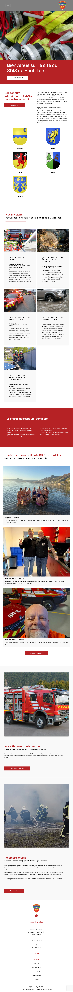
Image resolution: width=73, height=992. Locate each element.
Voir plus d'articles (36, 653)
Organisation (36, 967)
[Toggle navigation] (8, 5)
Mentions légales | (29, 989)
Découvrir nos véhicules (17, 768)
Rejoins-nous (36, 975)
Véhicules (36, 971)
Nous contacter (18, 77)
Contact (36, 979)
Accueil (36, 959)
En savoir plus (14, 105)
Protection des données (44, 989)
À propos (37, 963)
